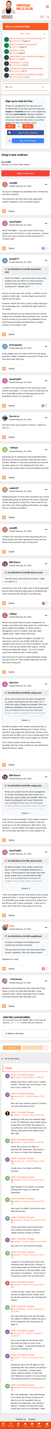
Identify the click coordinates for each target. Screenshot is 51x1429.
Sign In (10, 126)
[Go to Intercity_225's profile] (7, 1094)
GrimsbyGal (15, 345)
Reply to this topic (25, 173)
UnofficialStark (18, 77)
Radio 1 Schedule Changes (22, 1075)
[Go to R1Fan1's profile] (5, 449)
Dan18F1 (17, 1357)
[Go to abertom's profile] (5, 684)
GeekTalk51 (15, 221)
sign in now (15, 1022)
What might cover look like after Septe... (28, 56)
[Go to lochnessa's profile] (5, 981)
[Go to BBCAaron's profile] (5, 564)
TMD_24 (17, 1115)
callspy (13, 613)
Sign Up (28, 126)
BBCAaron (14, 562)
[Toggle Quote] (6, 269)
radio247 (14, 488)
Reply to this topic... (16, 1033)
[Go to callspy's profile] (5, 615)
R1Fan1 (14, 447)
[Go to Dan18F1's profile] (7, 1356)
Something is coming (19, 62)
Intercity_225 (17, 65)
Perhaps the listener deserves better (26, 68)
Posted (20, 186)
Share (13, 1048)
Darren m (14, 416)
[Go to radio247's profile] (5, 489)
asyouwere (16, 71)
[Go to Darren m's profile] (5, 418)
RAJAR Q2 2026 (17, 50)
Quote (11, 211)
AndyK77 (14, 258)
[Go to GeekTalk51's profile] (5, 223)
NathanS (17, 1142)
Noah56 (17, 1077)
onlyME (15, 53)
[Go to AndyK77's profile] (5, 260)
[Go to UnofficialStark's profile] (7, 1307)
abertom (15, 47)
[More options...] (46, 184)
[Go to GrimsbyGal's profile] (5, 346)
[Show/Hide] (43, 87)
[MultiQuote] (4, 211)
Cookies (31, 1419)
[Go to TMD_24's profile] (7, 1113)
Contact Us (21, 1419)
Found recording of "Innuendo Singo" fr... (28, 38)
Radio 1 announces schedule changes (27, 74)
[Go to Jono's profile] (5, 927)
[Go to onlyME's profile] (5, 184)
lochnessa (16, 979)
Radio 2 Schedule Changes (22, 1139)
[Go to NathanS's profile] (7, 1140)
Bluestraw (18, 1220)
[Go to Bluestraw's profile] (7, 1218)
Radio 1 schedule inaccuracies (23, 44)
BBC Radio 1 (25, 164)
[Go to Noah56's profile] (7, 1076)
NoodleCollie (17, 41)
